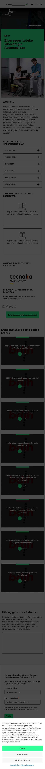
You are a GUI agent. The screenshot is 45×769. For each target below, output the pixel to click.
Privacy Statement (27, 765)
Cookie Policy (15, 765)
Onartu (22, 748)
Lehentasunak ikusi (22, 760)
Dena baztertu (22, 754)
